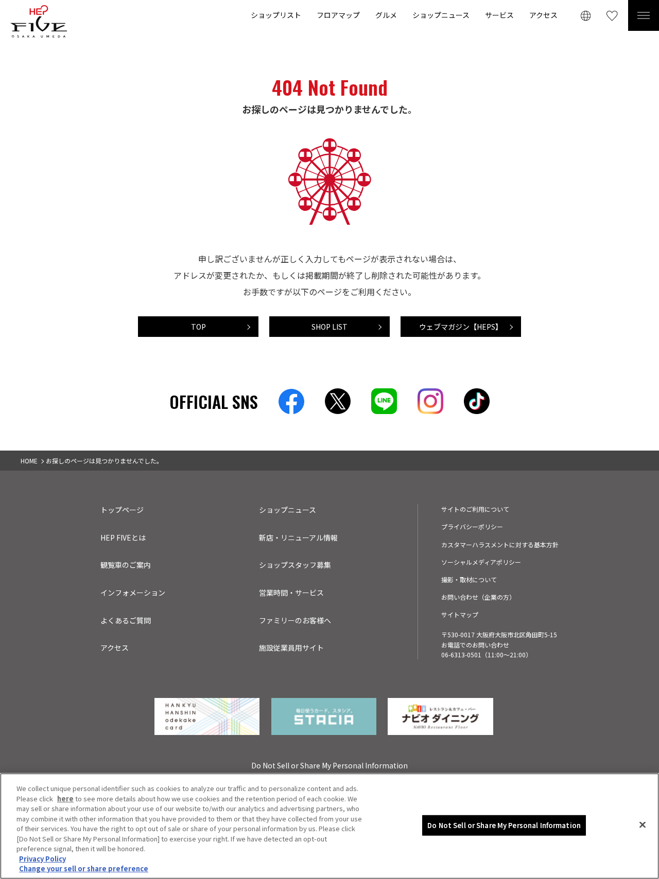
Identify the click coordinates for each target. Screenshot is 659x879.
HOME (29, 460)
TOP (198, 326)
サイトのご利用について (475, 509)
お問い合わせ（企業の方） (478, 597)
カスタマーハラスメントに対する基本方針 (500, 544)
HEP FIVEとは (123, 537)
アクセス (543, 15)
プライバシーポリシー (472, 526)
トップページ (122, 510)
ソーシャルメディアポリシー (481, 562)
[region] (329, 826)
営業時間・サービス (291, 592)
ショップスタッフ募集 (295, 565)
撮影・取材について (469, 579)
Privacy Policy (42, 859)
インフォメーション (132, 592)
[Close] (642, 825)
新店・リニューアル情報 (298, 537)
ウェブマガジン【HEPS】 (460, 326)
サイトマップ (459, 614)
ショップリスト (276, 15)
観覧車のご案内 (125, 565)
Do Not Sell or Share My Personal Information (504, 825)
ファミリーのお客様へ (295, 620)
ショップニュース (441, 15)
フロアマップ (338, 15)
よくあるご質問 (125, 620)
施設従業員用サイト (291, 647)
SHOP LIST (329, 326)
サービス (499, 15)
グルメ (386, 15)
